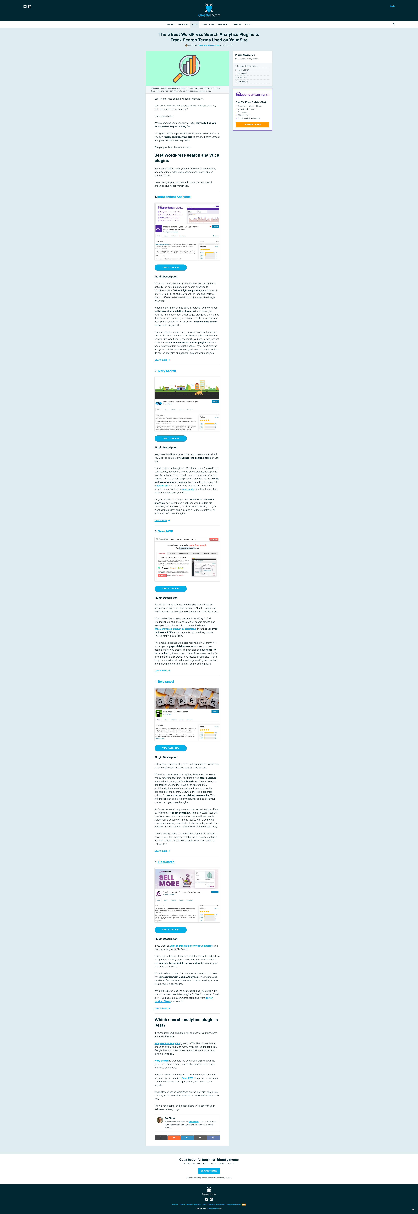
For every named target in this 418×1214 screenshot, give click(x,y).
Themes (170, 24)
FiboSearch (166, 862)
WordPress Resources (193, 1204)
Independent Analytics (173, 197)
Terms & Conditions (208, 1204)
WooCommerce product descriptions (175, 628)
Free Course (207, 24)
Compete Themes (213, 1208)
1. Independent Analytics (246, 66)
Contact (182, 1204)
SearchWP (165, 531)
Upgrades (183, 24)
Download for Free (252, 124)
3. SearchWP (241, 74)
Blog (194, 24)
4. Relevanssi (241, 77)
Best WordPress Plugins (209, 45)
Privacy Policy (220, 1204)
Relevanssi (166, 681)
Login (392, 6)
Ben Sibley (194, 1122)
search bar (162, 485)
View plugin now (170, 267)
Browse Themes (209, 1171)
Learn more (162, 360)
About (248, 24)
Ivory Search (167, 371)
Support (236, 24)
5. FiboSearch (241, 81)
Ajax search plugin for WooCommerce (191, 945)
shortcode (188, 489)
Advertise (175, 1204)
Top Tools (223, 24)
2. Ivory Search (242, 70)
